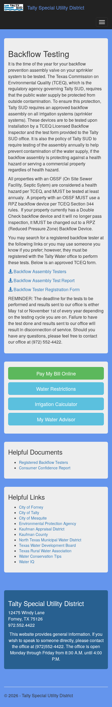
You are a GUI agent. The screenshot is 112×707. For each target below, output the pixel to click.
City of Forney (31, 507)
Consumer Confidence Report (44, 467)
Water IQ (26, 561)
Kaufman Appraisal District (41, 529)
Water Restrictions (56, 388)
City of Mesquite (33, 518)
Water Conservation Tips (40, 556)
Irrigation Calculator (56, 403)
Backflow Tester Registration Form (46, 289)
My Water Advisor (56, 419)
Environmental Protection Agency (47, 523)
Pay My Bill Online (56, 373)
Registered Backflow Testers (43, 462)
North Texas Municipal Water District (50, 539)
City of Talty (29, 512)
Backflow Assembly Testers (39, 271)
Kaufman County (33, 534)
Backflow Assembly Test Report (43, 280)
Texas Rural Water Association (45, 550)
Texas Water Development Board (47, 545)
